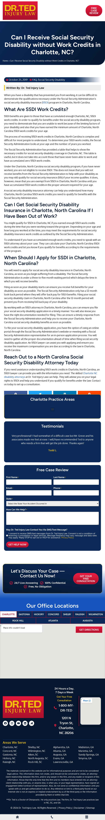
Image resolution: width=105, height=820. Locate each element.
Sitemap (90, 807)
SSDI (45, 102)
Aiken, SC (33, 754)
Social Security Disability (51, 79)
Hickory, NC (9, 758)
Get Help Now (17, 544)
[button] (15, 394)
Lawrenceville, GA (63, 761)
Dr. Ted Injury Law (27, 807)
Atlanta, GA (59, 750)
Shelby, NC (34, 747)
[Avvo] (31, 723)
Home (5, 60)
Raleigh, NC (9, 761)
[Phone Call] (52, 817)
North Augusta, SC (38, 758)
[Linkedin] (25, 723)
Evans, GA (58, 758)
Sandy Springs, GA (88, 754)
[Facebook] (5, 723)
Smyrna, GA (84, 758)
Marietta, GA (85, 750)
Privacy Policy (67, 537)
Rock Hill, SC (35, 761)
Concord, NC (10, 750)
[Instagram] (11, 723)
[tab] (8, 614)
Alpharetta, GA (61, 747)
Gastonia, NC (10, 754)
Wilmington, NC (36, 750)
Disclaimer (79, 807)
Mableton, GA (86, 747)
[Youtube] (18, 723)
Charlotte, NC (10, 747)
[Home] (17, 817)
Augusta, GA (59, 754)
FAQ (34, 79)
